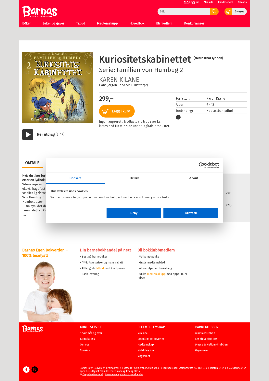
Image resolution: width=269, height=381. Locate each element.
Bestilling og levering (151, 339)
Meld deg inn (145, 350)
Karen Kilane (119, 79)
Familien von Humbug (147, 70)
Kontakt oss (87, 339)
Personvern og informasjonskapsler (124, 374)
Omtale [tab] (32, 162)
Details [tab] (134, 178)
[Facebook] (26, 371)
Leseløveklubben (206, 339)
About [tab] (193, 178)
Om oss (242, 2)
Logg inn (194, 2)
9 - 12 (210, 104)
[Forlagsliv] (35, 371)
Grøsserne (201, 350)
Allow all (191, 213)
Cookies (85, 350)
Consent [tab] (75, 178)
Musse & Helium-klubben (211, 344)
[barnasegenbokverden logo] (32, 329)
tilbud (100, 268)
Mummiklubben (205, 333)
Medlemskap (145, 344)
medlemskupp (156, 274)
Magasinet (143, 356)
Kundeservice (225, 2)
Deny (133, 213)
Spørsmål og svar (91, 333)
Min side (208, 2)
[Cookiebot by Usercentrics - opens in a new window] (201, 165)
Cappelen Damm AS (93, 374)
